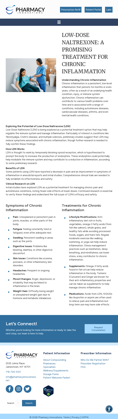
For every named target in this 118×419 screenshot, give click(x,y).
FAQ (83, 366)
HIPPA (85, 417)
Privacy (76, 417)
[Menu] (59, 22)
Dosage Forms (51, 374)
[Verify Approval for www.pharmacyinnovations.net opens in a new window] (48, 390)
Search (10, 403)
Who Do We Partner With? (95, 359)
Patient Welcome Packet (56, 377)
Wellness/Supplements (55, 370)
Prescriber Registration (93, 363)
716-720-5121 (13, 371)
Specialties (49, 366)
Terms (66, 417)
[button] (29, 403)
